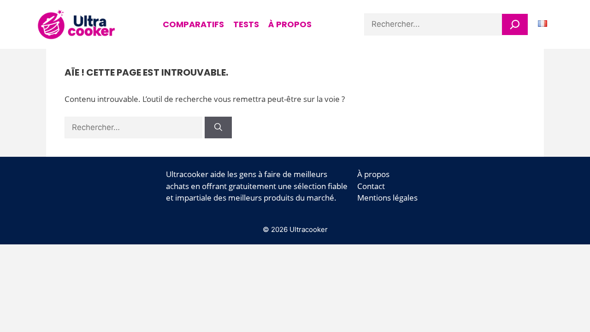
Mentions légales (387, 197)
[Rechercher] (515, 24)
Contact (371, 186)
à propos (290, 24)
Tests (246, 24)
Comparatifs (193, 24)
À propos (373, 174)
